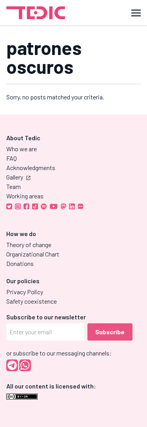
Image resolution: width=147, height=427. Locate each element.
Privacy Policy (24, 291)
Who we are (21, 148)
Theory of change (28, 244)
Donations (20, 263)
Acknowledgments (30, 167)
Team (13, 186)
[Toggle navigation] (136, 12)
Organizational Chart (32, 254)
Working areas (25, 196)
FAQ (11, 158)
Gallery (14, 177)
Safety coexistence (31, 301)
